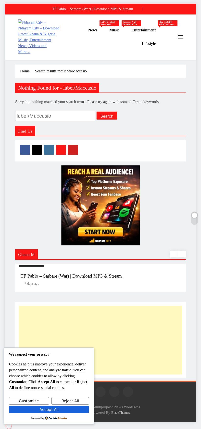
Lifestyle (149, 43)
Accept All (49, 409)
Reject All (70, 400)
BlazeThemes (120, 413)
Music (118, 30)
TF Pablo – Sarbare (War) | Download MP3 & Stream (92, 9)
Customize (29, 400)
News (97, 30)
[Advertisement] (100, 340)
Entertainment (147, 30)
